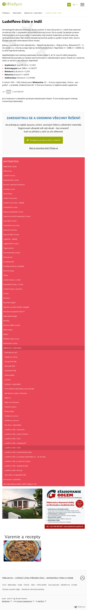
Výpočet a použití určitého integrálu (16, 307)
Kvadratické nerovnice (11, 225)
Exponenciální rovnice (11, 234)
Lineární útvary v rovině (12, 280)
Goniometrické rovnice (11, 252)
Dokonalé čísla (10, 366)
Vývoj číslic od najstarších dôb (15, 475)
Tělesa (5, 275)
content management (24, 601)
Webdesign (6, 601)
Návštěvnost (65, 585)
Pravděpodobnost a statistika (13, 266)
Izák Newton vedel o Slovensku (16, 393)
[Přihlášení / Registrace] (69, 4)
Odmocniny (7, 171)
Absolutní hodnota (10, 230)
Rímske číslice (9, 411)
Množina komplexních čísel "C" (14, 311)
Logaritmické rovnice (11, 243)
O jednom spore (10, 407)
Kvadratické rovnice (10, 207)
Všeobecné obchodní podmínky (32, 589)
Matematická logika (10, 316)
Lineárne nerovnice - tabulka (13, 203)
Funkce (6, 293)
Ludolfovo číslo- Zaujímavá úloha (16, 466)
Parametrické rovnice (11, 180)
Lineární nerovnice (10, 198)
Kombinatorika (8, 261)
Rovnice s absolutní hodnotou (14, 184)
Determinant (7, 330)
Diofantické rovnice (10, 343)
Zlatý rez (8, 398)
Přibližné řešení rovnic (11, 339)
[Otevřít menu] (82, 4)
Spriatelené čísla (10, 370)
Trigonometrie (8, 248)
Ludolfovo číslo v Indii (12, 447)
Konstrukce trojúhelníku (12, 479)
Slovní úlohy (7, 193)
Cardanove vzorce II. (12, 420)
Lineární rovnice (9, 175)
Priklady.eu (6, 13)
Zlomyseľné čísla (10, 361)
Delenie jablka (9, 375)
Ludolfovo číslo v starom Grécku (16, 434)
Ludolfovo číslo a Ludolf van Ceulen (17, 461)
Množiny (6, 320)
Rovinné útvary (8, 271)
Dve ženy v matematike (13, 425)
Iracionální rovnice (10, 221)
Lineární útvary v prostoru (12, 289)
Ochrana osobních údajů (11, 589)
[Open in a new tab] (79, 606)
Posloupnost (7, 257)
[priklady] (12, 4)
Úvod (4, 585)
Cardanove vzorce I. (12, 416)
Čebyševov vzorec (11, 357)
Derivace (6, 298)
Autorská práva (53, 585)
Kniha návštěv (42, 585)
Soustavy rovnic (9, 189)
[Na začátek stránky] (82, 578)
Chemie (26, 585)
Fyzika (20, 585)
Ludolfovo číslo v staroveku (14, 429)
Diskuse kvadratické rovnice (13, 212)
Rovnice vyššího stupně (11, 325)
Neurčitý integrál (9, 302)
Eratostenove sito (11, 352)
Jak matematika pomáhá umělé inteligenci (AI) (19, 484)
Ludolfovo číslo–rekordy (13, 470)
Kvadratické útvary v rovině (13, 284)
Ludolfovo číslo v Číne (13, 438)
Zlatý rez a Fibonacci (12, 402)
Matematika (17, 13)
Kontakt (74, 585)
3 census (8, 379)
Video (33, 585)
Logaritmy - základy (10, 239)
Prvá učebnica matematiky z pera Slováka (19, 389)
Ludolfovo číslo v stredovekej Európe (18, 452)
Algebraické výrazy (10, 166)
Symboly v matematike (13, 384)
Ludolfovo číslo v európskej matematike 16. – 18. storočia (25, 457)
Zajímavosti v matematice (33, 13)
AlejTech (41, 601)
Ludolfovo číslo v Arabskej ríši (15, 443)
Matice (5, 334)
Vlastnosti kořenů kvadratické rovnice (16, 216)
